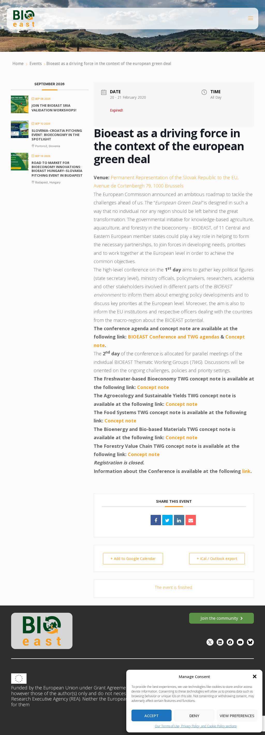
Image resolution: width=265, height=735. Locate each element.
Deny (194, 715)
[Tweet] (167, 520)
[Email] (191, 520)
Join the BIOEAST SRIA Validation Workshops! (54, 107)
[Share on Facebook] (156, 520)
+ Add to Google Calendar (133, 558)
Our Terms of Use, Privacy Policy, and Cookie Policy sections (196, 726)
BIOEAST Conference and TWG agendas (173, 337)
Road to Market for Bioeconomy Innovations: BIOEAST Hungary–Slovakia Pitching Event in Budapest (57, 169)
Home (18, 63)
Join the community (219, 618)
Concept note (153, 387)
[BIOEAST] (23, 18)
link (246, 471)
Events (36, 63)
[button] (254, 676)
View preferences (237, 715)
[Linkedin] (179, 520)
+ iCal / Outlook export (217, 558)
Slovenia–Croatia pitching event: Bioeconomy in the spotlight (57, 134)
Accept (151, 715)
